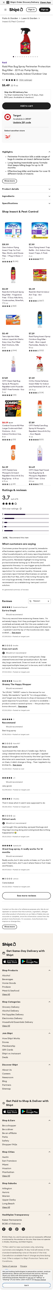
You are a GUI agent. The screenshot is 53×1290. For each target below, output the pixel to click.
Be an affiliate (9, 1133)
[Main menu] (5, 9)
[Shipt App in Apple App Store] (10, 962)
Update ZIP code (22, 122)
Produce (6, 987)
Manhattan (8, 1172)
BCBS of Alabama (11, 1224)
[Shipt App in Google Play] (30, 962)
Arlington (7, 1188)
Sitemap (6, 1089)
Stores (5, 1042)
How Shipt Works (11, 1038)
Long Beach (8, 1204)
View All (6, 994)
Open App (45, 2)
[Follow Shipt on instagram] (10, 1229)
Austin (5, 1157)
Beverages (7, 979)
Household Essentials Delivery (17, 1022)
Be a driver (7, 1129)
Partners (6, 1085)
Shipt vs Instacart (11, 1054)
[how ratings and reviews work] (20, 509)
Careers (6, 1074)
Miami (5, 1165)
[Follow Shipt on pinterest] (16, 1229)
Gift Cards (7, 1050)
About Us (7, 1070)
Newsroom (7, 1077)
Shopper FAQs (9, 1144)
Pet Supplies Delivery (13, 1015)
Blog (4, 1081)
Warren (6, 1196)
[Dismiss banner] (3, 2)
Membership (8, 1046)
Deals (5, 1057)
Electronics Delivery (12, 1018)
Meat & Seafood (10, 991)
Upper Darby (9, 1200)
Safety (5, 1141)
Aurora (5, 1192)
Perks (5, 1137)
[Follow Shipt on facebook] (3, 1229)
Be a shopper (9, 1126)
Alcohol (6, 976)
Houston (6, 1168)
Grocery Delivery (10, 1007)
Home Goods (9, 983)
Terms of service (9, 1266)
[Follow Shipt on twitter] (23, 1229)
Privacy (23, 1266)
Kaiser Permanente (12, 1220)
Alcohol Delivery (10, 1011)
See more (16, 633)
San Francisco (9, 1161)
